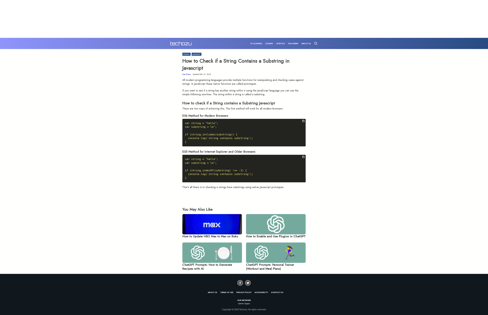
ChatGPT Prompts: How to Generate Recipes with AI (207, 266)
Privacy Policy (243, 292)
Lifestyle (280, 43)
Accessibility (261, 292)
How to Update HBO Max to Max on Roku (210, 236)
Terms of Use (226, 292)
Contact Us (277, 292)
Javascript (196, 54)
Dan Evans (186, 74)
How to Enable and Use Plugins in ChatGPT (276, 236)
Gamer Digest (244, 303)
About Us (306, 43)
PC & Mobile (256, 43)
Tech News (293, 43)
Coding (269, 43)
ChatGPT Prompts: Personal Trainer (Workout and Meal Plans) (270, 266)
